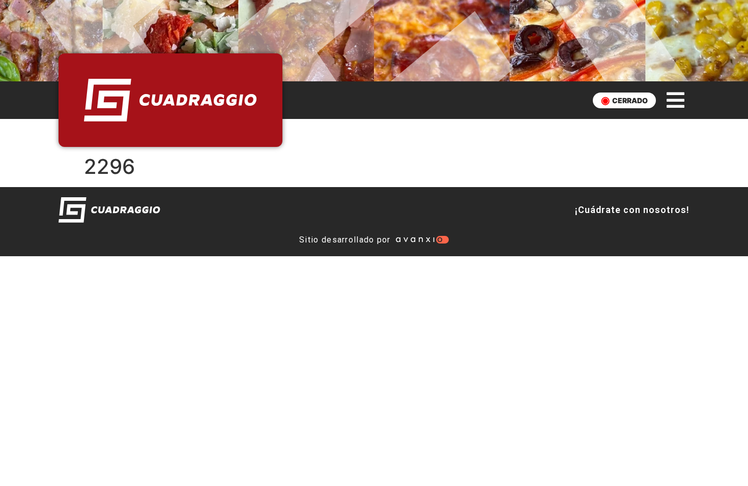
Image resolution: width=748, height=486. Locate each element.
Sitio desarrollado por (345, 240)
